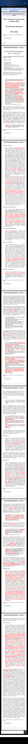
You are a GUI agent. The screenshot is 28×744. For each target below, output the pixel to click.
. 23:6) (18, 173)
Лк (15, 160)
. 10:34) (20, 155)
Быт (6, 223)
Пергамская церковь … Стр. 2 (14, 142)
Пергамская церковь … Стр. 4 (14, 388)
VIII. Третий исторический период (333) (14, 14)
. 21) (8, 175)
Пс (9, 247)
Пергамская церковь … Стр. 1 (14, 47)
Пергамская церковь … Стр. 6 (14, 615)
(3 (5, 175)
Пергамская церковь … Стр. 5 (14, 501)
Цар (6, 175)
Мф (18, 155)
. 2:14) (17, 160)
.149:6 (11, 247)
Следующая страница (25, 732)
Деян (16, 173)
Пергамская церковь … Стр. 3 (14, 292)
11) (7, 223)
